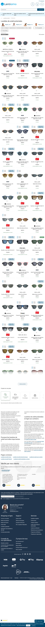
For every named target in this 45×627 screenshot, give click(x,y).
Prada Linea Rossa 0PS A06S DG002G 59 (22, 251)
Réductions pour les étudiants (37, 530)
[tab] (7, 46)
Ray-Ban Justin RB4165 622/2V (7, 250)
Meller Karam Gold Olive (37, 294)
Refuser (33, 625)
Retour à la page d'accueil (5, 577)
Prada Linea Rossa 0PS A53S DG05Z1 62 (37, 74)
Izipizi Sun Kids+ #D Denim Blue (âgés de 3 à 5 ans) (22, 140)
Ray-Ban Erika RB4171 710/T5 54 (37, 140)
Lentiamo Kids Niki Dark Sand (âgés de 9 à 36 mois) (8, 96)
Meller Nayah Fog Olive (37, 250)
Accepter (28, 625)
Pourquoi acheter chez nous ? (22, 547)
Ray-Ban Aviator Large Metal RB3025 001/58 (22, 206)
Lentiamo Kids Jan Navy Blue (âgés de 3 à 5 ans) (8, 206)
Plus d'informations (21, 625)
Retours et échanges (20, 520)
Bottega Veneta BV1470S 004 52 (8, 52)
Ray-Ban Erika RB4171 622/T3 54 (8, 338)
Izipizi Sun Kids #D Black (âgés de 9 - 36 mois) (37, 273)
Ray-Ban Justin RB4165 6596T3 (8, 162)
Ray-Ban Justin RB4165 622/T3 (22, 73)
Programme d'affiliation (35, 532)
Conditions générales (5, 526)
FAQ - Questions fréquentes (21, 524)
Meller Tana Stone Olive (37, 359)
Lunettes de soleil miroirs (6, 457)
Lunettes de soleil (6, 18)
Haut (11, 577)
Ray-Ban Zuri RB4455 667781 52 (37, 162)
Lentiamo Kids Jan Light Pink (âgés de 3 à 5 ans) (37, 118)
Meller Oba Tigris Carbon (8, 139)
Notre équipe (18, 543)
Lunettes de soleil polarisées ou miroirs (22, 459)
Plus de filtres (5, 30)
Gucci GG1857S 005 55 (22, 337)
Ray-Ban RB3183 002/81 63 (8, 228)
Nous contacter (19, 549)
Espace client (18, 518)
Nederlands (42, 1)
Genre (3, 27)
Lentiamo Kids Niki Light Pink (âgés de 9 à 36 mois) (22, 52)
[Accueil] (1, 18)
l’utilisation (8, 498)
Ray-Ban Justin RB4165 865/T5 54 (37, 206)
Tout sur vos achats (5, 518)
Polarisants (4, 34)
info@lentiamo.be (13, 511)
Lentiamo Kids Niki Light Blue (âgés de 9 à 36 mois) (22, 162)
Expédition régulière (35, 518)
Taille (30, 27)
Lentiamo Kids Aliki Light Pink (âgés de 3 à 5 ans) (22, 273)
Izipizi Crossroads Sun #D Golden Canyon (7, 184)
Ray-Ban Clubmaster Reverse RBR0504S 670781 (37, 316)
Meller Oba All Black (22, 294)
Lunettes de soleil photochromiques (20, 457)
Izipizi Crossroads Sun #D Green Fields (22, 118)
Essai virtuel (39, 621)
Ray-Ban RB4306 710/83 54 (8, 359)
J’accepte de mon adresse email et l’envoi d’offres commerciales (15, 498)
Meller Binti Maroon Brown (37, 95)
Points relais (3, 524)
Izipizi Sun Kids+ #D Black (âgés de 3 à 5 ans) (7, 273)
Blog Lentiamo (19, 545)
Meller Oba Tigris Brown (37, 51)
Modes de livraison (4, 522)
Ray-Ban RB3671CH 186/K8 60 (7, 294)
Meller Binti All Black (37, 183)
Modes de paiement (5, 520)
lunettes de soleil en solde (30, 439)
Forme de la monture (20, 27)
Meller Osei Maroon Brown (22, 359)
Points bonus (33, 520)
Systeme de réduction (35, 528)
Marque (6, 27)
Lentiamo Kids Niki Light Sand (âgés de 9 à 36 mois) (37, 229)
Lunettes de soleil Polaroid (6, 459)
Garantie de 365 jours (20, 522)
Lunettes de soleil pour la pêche (35, 457)
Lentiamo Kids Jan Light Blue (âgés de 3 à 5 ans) (37, 338)
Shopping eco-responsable (36, 534)
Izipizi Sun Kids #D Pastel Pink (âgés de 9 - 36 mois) (7, 74)
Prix (26, 27)
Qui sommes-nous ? (20, 541)
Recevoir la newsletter (19, 496)
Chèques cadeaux (34, 522)
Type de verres (12, 27)
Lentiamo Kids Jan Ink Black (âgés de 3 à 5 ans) (8, 316)
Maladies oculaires (4, 543)
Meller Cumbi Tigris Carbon (22, 95)
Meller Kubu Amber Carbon (7, 117)
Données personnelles (5, 532)
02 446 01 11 (12, 509)
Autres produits (22, 384)
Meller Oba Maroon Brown (22, 228)
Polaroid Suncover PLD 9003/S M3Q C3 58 (22, 316)
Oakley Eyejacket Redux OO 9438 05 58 (22, 184)
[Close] (43, 620)
